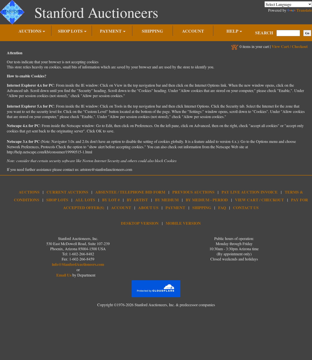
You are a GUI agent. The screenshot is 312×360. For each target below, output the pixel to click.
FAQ (222, 207)
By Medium (167, 200)
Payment (175, 207)
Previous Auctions (193, 192)
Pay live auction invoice (250, 192)
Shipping (201, 207)
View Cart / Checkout (290, 46)
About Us (148, 207)
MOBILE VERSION (183, 223)
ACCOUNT (193, 31)
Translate (304, 10)
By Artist (137, 200)
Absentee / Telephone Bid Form (130, 192)
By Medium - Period (207, 200)
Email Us (63, 275)
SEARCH (264, 32)
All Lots (85, 200)
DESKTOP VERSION (140, 223)
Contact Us (246, 207)
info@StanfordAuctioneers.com (78, 264)
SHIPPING (152, 31)
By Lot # (111, 200)
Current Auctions (67, 192)
